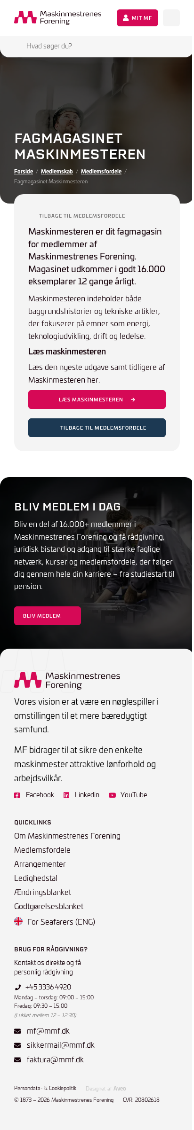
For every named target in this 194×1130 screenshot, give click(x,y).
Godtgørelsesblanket (48, 905)
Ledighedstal (35, 877)
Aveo (119, 1088)
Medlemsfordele (101, 171)
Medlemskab (57, 171)
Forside (23, 171)
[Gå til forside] (57, 18)
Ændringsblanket (42, 891)
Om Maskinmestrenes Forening (67, 835)
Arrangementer (40, 863)
